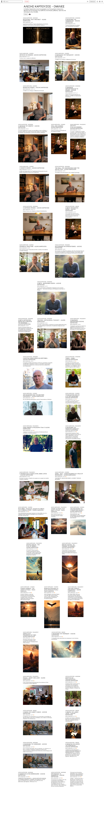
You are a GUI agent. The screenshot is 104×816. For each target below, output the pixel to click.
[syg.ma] (1, 1)
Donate (26, 1)
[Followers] (30, 14)
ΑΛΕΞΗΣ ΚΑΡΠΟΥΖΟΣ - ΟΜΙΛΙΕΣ (72, 206)
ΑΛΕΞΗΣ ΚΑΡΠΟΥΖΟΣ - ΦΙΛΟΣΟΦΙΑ (30, 18)
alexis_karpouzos (26, 22)
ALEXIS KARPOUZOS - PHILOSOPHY (78, 318)
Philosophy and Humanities (76, 772)
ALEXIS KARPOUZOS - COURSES (27, 53)
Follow (25, 14)
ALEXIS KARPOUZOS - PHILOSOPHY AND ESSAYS (78, 125)
